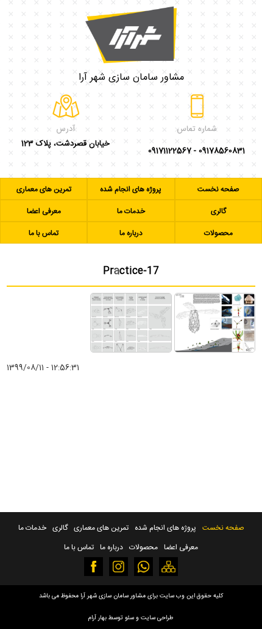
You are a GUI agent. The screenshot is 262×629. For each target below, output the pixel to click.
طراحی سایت (157, 618)
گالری (218, 211)
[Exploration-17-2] (131, 350)
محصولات (218, 233)
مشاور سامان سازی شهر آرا (131, 77)
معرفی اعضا (44, 211)
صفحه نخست (218, 189)
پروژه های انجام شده (130, 189)
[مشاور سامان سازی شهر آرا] (131, 31)
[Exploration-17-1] (215, 350)
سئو (129, 618)
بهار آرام (97, 618)
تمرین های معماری (43, 189)
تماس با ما (43, 233)
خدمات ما (131, 211)
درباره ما (131, 233)
